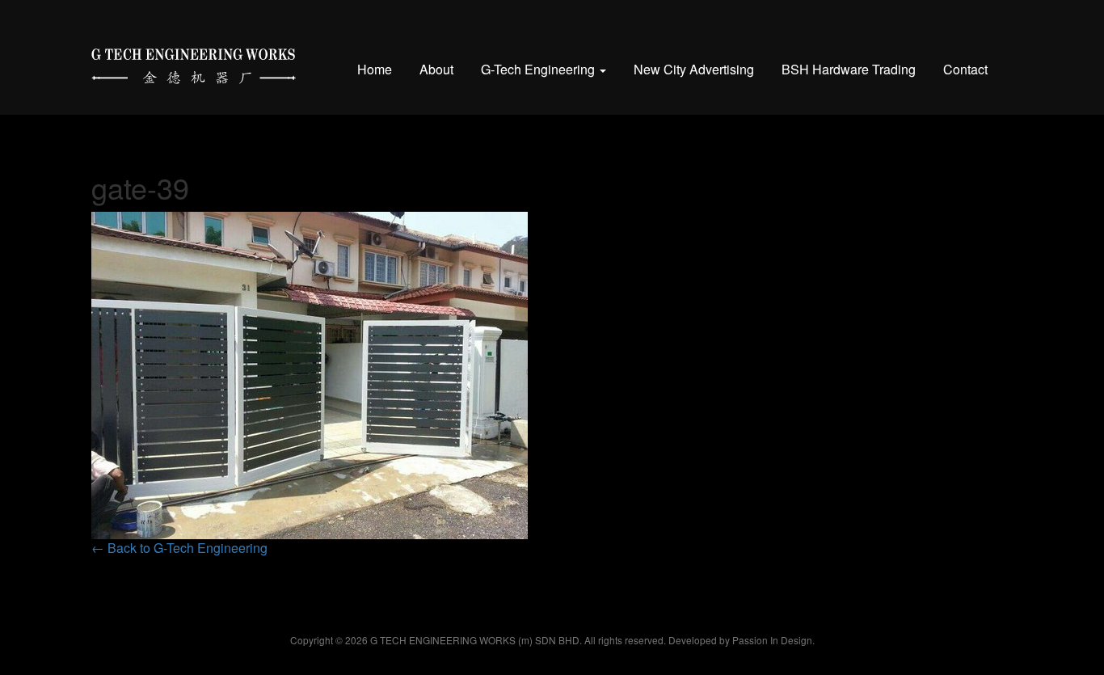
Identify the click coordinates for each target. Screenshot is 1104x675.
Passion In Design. (773, 640)
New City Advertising (694, 69)
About (436, 69)
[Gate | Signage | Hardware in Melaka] (193, 62)
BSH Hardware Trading (849, 69)
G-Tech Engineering (539, 69)
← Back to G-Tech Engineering (179, 547)
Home (374, 69)
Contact (965, 69)
